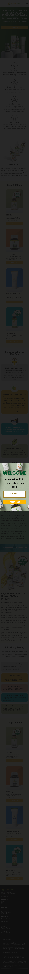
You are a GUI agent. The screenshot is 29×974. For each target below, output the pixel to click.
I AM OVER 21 (14, 502)
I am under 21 (14, 494)
